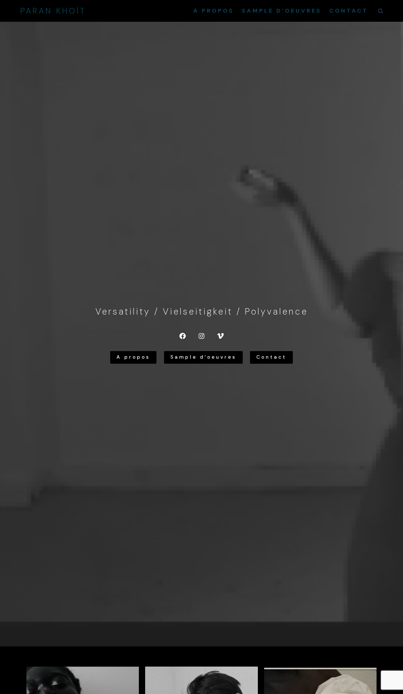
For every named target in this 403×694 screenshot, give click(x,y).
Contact (348, 10)
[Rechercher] (380, 11)
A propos (213, 10)
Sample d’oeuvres (281, 10)
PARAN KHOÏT (53, 11)
